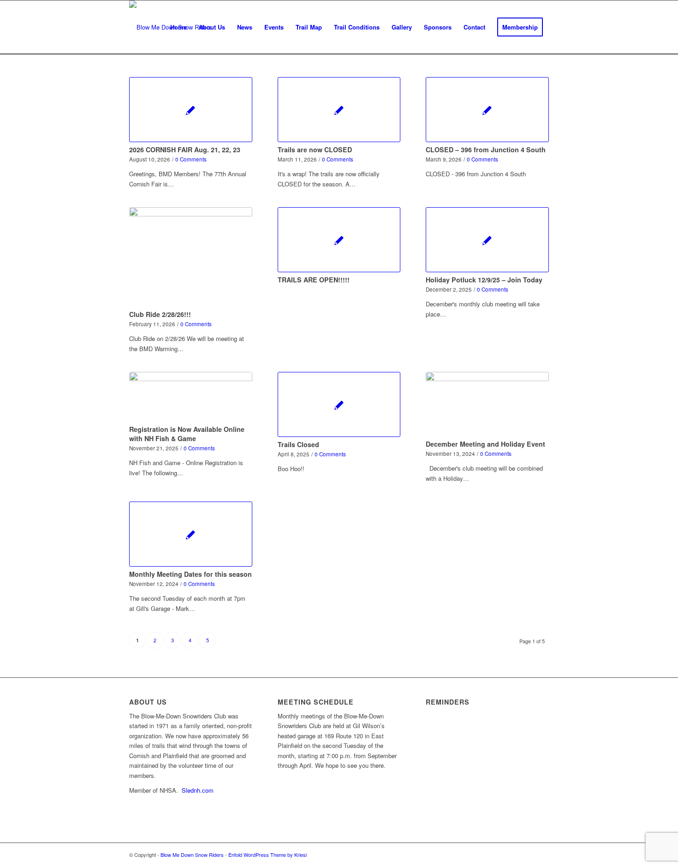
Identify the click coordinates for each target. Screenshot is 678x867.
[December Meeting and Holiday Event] (487, 404)
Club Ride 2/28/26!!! (160, 314)
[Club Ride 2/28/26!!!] (190, 257)
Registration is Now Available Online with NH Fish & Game (186, 434)
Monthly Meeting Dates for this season (190, 574)
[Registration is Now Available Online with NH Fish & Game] (190, 397)
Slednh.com (198, 790)
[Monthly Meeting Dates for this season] (190, 534)
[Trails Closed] (339, 404)
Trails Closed (298, 444)
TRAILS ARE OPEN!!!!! (314, 279)
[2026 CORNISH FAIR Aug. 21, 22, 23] (190, 109)
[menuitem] (178, 27)
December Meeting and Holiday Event (485, 443)
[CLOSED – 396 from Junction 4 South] (487, 109)
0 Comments (191, 159)
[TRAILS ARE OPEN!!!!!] (339, 239)
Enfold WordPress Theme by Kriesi (267, 854)
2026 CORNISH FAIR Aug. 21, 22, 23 (184, 149)
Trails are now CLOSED (315, 149)
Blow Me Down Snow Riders (192, 854)
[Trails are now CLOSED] (339, 109)
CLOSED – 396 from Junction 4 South (486, 149)
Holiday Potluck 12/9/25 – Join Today (484, 279)
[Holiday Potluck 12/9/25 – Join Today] (487, 239)
